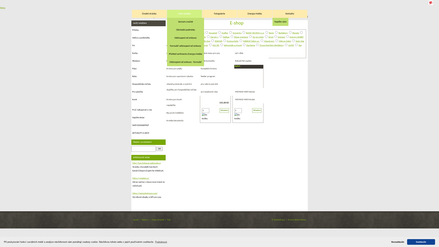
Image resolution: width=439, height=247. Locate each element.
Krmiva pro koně (174, 99)
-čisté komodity (208, 61)
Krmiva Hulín (233, 41)
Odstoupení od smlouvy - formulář (185, 62)
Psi (133, 45)
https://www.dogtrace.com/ (145, 193)
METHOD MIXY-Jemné (245, 92)
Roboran (204, 45)
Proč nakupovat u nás (142, 110)
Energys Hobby (255, 14)
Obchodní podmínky (185, 30)
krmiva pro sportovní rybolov (180, 76)
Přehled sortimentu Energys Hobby (185, 54)
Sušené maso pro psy (210, 53)
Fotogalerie (219, 14)
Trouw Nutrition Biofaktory (271, 45)
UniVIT (291, 45)
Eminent (281, 37)
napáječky (171, 105)
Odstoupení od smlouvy (185, 38)
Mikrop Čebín (285, 41)
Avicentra (237, 33)
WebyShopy (279, 220)
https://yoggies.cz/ (140, 178)
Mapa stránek (158, 220)
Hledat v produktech (142, 142)
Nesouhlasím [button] (397, 242)
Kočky (135, 53)
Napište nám (280, 22)
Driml (270, 37)
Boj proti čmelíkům (175, 113)
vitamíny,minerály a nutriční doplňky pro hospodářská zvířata (181, 87)
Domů (136, 220)
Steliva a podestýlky (141, 38)
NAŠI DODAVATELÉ (140, 125)
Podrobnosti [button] (161, 242)
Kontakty (290, 14)
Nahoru (145, 220)
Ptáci (134, 69)
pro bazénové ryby (209, 92)
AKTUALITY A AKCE (140, 133)
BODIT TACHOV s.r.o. (255, 33)
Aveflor (225, 33)
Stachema (250, 45)
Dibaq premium (241, 37)
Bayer (271, 33)
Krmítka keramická (175, 121)
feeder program (208, 76)
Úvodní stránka (149, 14)
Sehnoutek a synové (233, 45)
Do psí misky (258, 37)
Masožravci (269, 41)
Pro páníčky (137, 92)
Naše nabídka (184, 14)
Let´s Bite (239, 53)
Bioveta (295, 33)
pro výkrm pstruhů (209, 84)
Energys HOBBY (297, 37)
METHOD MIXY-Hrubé (245, 99)
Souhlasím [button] (421, 242)
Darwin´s (214, 37)
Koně (134, 99)
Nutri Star (300, 41)
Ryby (134, 76)
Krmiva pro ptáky (174, 69)
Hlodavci (136, 61)
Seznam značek (185, 22)
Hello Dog (205, 41)
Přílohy (135, 30)
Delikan (226, 37)
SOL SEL (215, 45)
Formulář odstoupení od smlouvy (185, 46)
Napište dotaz (138, 117)
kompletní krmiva (209, 69)
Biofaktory (283, 33)
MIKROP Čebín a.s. (251, 41)
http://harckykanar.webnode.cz (146, 163)
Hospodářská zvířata (141, 84)
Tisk (168, 220)
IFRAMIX (218, 41)
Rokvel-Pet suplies (243, 61)
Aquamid (213, 33)
